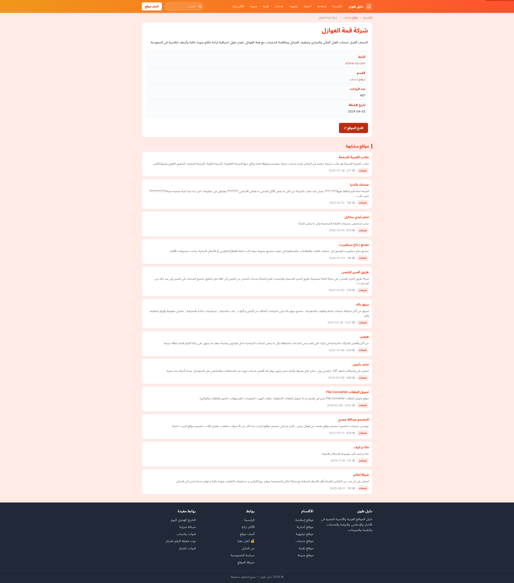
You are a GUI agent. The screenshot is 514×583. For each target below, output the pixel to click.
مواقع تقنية (306, 548)
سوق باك (362, 304)
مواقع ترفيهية (304, 534)
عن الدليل (248, 548)
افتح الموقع (355, 128)
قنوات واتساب (186, 534)
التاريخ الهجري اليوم (183, 520)
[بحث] (200, 6)
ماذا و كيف (361, 447)
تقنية (266, 6)
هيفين (364, 336)
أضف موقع (152, 6)
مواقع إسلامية (304, 520)
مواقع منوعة (305, 555)
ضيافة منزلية (187, 527)
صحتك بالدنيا (359, 184)
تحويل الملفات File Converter (347, 392)
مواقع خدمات (351, 17)
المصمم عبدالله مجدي (353, 419)
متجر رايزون (361, 364)
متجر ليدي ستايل (357, 217)
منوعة (253, 6)
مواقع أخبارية (305, 527)
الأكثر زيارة (238, 6)
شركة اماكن (361, 475)
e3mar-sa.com (355, 63)
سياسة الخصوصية (243, 555)
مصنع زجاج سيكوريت (354, 245)
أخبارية (307, 6)
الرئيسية (337, 6)
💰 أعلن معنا (246, 541)
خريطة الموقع (246, 562)
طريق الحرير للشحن (355, 272)
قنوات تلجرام (187, 548)
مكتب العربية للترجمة (354, 157)
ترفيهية (294, 6)
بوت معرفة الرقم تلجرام (181, 541)
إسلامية (321, 6)
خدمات (279, 6)
